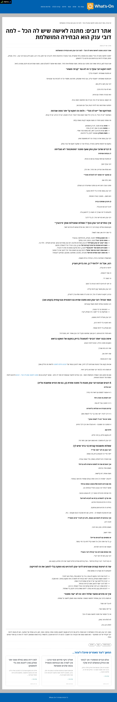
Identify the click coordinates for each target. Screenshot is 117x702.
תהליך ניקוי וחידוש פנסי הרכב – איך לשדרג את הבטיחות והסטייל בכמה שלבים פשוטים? (59, 662)
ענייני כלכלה (56, 7)
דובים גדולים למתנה (60, 364)
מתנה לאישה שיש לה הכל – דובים (27, 375)
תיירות (64, 7)
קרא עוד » (106, 676)
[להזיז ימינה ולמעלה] (2, 1)
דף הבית (108, 23)
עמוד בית (81, 7)
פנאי (69, 7)
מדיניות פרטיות (45, 7)
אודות (74, 7)
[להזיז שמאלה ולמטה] (1, 2)
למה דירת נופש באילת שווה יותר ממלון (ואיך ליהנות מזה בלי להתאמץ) (23, 662)
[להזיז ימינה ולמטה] (2, 2)
